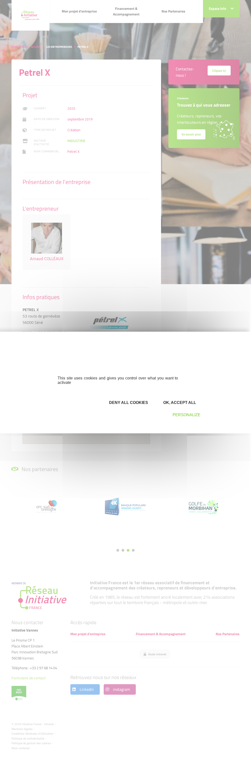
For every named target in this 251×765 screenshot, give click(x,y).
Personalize (187, 415)
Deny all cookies (128, 403)
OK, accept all (179, 403)
